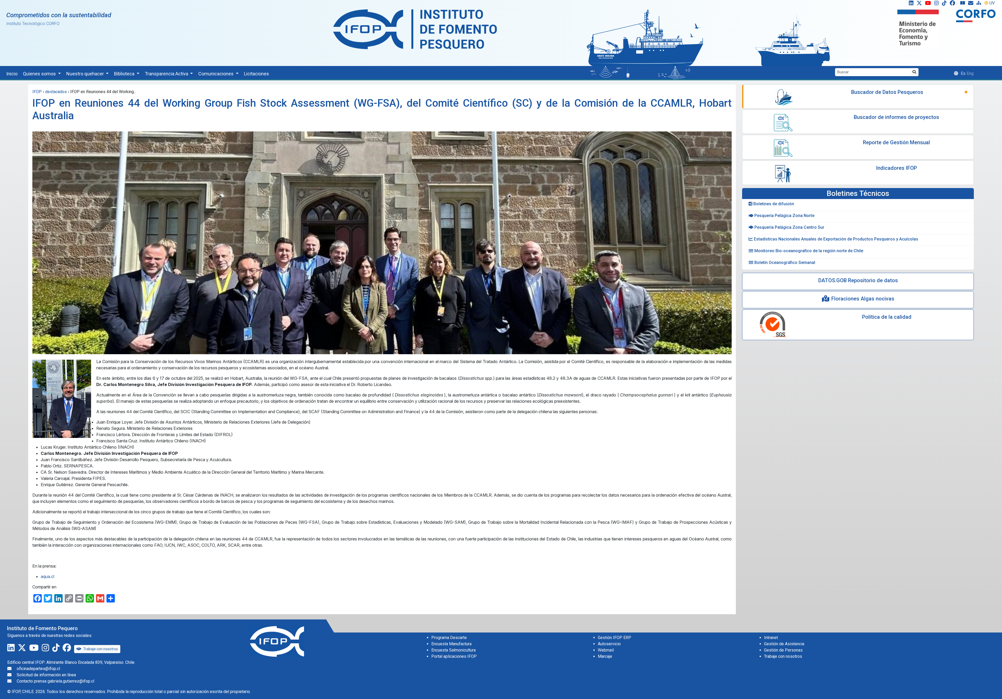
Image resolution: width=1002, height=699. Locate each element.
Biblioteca (124, 73)
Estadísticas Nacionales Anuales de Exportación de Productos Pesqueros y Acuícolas (835, 239)
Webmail (606, 650)
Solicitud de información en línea (46, 674)
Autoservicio (609, 643)
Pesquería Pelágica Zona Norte (783, 215)
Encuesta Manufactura (451, 643)
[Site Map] (979, 4)
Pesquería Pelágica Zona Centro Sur (788, 227)
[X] (920, 4)
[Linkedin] (910, 4)
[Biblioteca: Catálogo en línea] (963, 4)
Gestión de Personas (783, 650)
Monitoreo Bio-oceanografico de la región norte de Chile (808, 250)
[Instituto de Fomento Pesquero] (415, 29)
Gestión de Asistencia (784, 643)
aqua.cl (47, 576)
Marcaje (605, 656)
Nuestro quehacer (85, 73)
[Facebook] (954, 4)
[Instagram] (937, 4)
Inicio (11, 73)
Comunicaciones (216, 73)
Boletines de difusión (773, 203)
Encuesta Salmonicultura (453, 650)
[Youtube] (929, 4)
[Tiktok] (945, 4)
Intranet (771, 637)
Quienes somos (40, 73)
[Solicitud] (971, 4)
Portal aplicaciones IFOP (454, 656)
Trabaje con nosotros (100, 649)
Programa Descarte (449, 637)
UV (992, 3)
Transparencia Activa (167, 73)
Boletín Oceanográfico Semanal (784, 262)
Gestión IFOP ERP (614, 637)
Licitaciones (256, 73)
